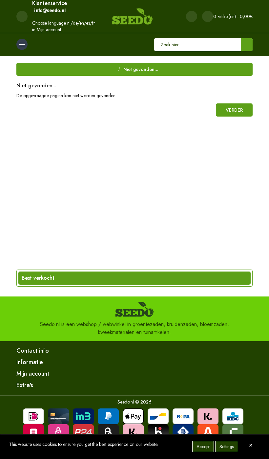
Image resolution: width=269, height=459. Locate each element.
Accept (203, 446)
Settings (226, 446)
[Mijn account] (191, 16)
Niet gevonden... (140, 69)
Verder (234, 110)
